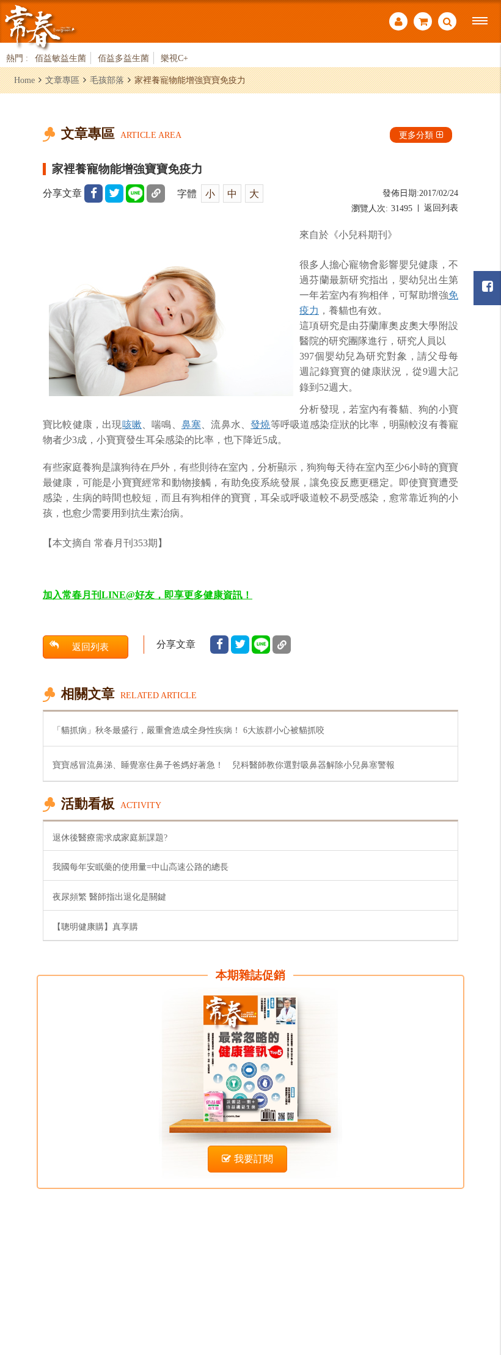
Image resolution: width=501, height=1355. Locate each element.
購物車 (423, 23)
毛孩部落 (107, 80)
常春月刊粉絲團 (487, 288)
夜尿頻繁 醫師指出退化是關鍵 (109, 897)
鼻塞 (191, 424)
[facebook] (93, 193)
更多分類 (416, 135)
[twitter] (114, 193)
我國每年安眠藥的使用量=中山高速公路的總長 (141, 867)
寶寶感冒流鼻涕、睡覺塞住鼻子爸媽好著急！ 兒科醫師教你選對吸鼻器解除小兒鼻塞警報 (224, 765)
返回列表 (441, 207)
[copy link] (156, 193)
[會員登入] (398, 23)
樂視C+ (174, 58)
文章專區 (62, 80)
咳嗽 (132, 424)
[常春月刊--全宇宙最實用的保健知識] (39, 26)
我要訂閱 (253, 1159)
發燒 (260, 424)
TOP (476, 1279)
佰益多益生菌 (123, 58)
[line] (135, 193)
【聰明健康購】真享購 (95, 926)
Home (24, 80)
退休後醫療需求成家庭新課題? (110, 837)
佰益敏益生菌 (60, 58)
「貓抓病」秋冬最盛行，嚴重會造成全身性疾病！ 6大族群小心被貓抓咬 (188, 730)
